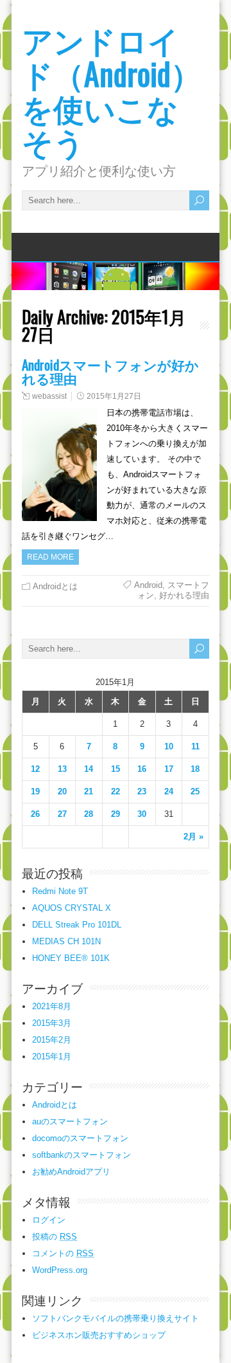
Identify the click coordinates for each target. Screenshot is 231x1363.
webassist (49, 396)
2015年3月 (51, 1023)
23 (141, 791)
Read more (50, 557)
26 (35, 814)
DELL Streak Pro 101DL (76, 924)
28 (88, 814)
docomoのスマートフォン (80, 1138)
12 (35, 769)
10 (168, 746)
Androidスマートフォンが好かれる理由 (110, 371)
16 (141, 769)
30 (141, 814)
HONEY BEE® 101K (71, 958)
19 (35, 791)
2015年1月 (51, 1056)
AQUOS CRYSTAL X (71, 908)
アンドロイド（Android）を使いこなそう (111, 89)
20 (62, 791)
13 (62, 769)
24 (168, 791)
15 (115, 769)
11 (195, 746)
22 (115, 791)
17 (168, 769)
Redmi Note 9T (60, 891)
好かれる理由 (184, 595)
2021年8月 (51, 1006)
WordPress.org (59, 1270)
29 (115, 814)
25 (195, 791)
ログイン (48, 1220)
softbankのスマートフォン (81, 1155)
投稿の (54, 1236)
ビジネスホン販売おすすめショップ (99, 1335)
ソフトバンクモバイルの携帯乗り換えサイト (115, 1318)
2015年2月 (51, 1040)
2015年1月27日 (114, 396)
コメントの (63, 1253)
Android (148, 585)
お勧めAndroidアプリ (71, 1171)
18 (195, 769)
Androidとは (55, 586)
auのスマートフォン (70, 1121)
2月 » (193, 836)
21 (88, 791)
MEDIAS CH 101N (66, 941)
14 (88, 769)
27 (62, 814)
